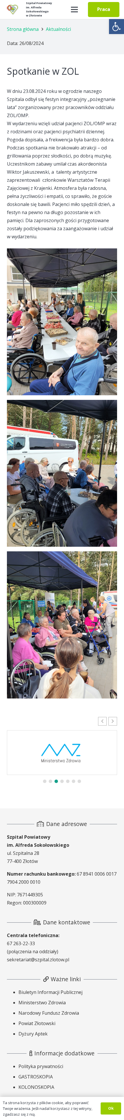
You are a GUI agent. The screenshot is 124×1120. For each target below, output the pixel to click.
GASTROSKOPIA (35, 1077)
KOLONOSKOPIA (36, 1087)
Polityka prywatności (40, 1066)
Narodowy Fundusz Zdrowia (48, 1013)
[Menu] (74, 9)
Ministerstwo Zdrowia (42, 1002)
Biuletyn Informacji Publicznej (50, 992)
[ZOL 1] (62, 624)
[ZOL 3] (62, 473)
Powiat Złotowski (36, 1023)
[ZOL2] (62, 321)
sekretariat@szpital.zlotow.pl (38, 959)
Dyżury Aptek (33, 1034)
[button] (116, 26)
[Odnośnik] (12, 9)
